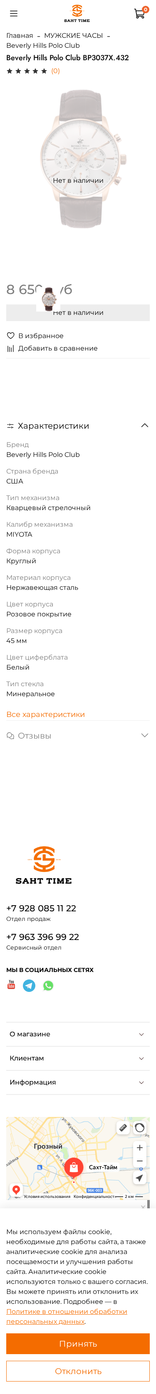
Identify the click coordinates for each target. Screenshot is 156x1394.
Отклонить (78, 1371)
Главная (19, 35)
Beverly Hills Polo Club (43, 45)
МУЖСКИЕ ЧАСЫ (73, 35)
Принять (78, 1344)
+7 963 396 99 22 (42, 937)
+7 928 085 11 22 (41, 908)
